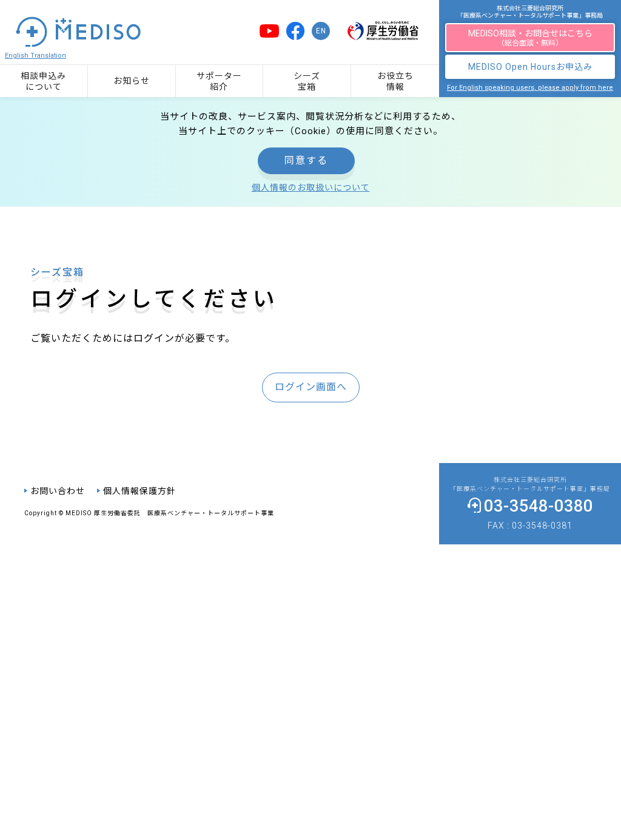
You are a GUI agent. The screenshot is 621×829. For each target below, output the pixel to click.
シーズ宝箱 (307, 81)
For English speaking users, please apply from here (530, 88)
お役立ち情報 (395, 81)
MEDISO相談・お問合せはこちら (530, 38)
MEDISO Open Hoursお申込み (530, 67)
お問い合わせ (57, 491)
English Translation (35, 55)
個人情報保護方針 (139, 491)
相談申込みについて (43, 81)
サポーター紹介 (219, 81)
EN (321, 31)
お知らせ (131, 81)
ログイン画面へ (311, 387)
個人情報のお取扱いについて (311, 187)
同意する (306, 160)
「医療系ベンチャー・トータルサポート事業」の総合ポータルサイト (318, 19)
